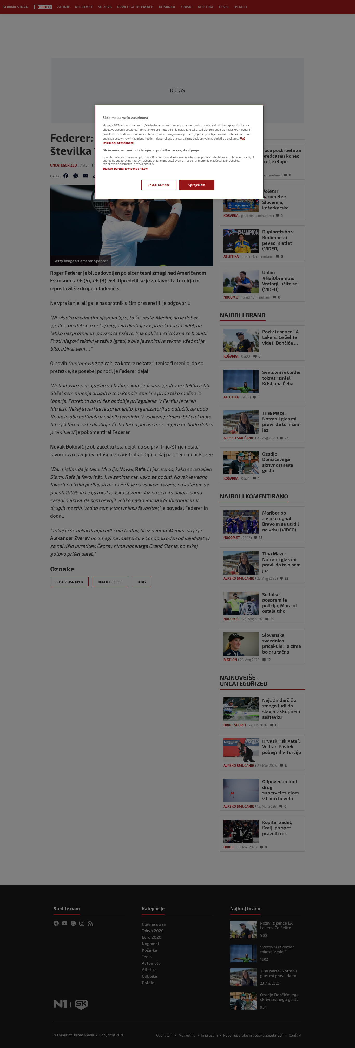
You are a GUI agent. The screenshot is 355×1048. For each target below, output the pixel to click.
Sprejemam (196, 185)
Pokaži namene (159, 185)
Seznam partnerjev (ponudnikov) (125, 168)
